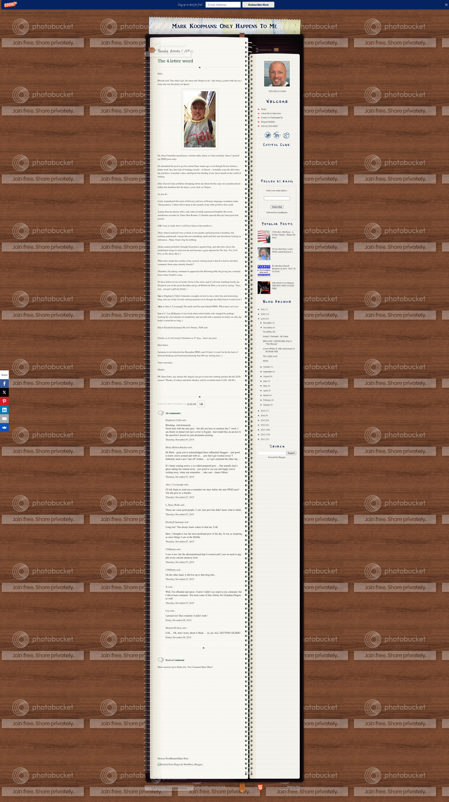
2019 (263, 318)
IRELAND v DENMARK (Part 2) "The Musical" (277, 342)
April (265, 390)
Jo (167, 586)
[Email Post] (201, 404)
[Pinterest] (4, 401)
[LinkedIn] (276, 138)
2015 (263, 420)
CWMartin (171, 549)
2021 (263, 309)
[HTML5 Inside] (260, 787)
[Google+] (286, 138)
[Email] (4, 418)
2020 (263, 313)
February (267, 399)
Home (173, 758)
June (265, 381)
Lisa (168, 610)
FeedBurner (282, 212)
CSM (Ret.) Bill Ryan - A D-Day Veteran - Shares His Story (284, 234)
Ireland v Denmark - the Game (275, 336)
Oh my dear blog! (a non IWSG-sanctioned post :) (282, 250)
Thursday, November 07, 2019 (180, 439)
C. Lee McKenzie (172, 313)
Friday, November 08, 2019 (178, 620)
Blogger (282, 457)
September (268, 371)
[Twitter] (267, 138)
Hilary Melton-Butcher (176, 447)
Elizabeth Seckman (173, 327)
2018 (263, 410)
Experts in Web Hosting (290, 788)
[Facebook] (4, 383)
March (266, 395)
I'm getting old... (269, 331)
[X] (4, 392)
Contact (276, 49)
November (268, 327)
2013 (263, 429)
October (266, 366)
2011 (263, 439)
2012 (263, 434)
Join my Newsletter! (269, 125)
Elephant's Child (172, 295)
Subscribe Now (258, 5)
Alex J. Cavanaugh (174, 306)
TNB (223, 786)
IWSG (164, 159)
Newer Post (164, 758)
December (267, 322)
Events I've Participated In (272, 117)
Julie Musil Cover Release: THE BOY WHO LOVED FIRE (283, 285)
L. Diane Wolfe (173, 504)
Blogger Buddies (268, 121)
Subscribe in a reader (277, 90)
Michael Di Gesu (174, 627)
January (266, 404)
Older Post (182, 758)
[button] (191, 5)
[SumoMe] (4, 427)
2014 (263, 424)
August (266, 376)
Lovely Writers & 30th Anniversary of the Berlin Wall (279, 350)
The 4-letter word (270, 356)
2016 (263, 415)
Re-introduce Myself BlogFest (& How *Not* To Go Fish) (284, 268)
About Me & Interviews (271, 113)
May (265, 385)
